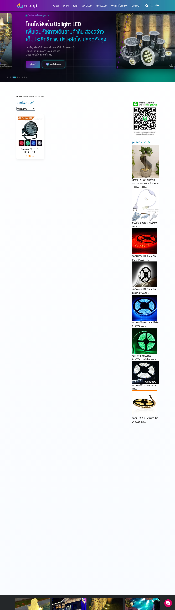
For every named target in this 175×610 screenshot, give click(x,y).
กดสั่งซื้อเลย (36, 64)
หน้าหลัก (19, 96)
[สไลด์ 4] (17, 77)
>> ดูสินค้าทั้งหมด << (119, 6)
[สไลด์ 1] (7, 77)
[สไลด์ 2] (10, 77)
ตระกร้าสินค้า (87, 6)
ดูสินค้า (14, 64)
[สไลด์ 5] (19, 77)
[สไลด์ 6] (22, 77)
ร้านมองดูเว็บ (31, 5)
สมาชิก (75, 6)
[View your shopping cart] (152, 5)
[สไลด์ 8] (26, 77)
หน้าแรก (56, 6)
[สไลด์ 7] (24, 77)
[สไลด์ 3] (14, 77)
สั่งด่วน (66, 6)
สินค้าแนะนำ (135, 6)
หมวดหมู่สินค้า (101, 6)
